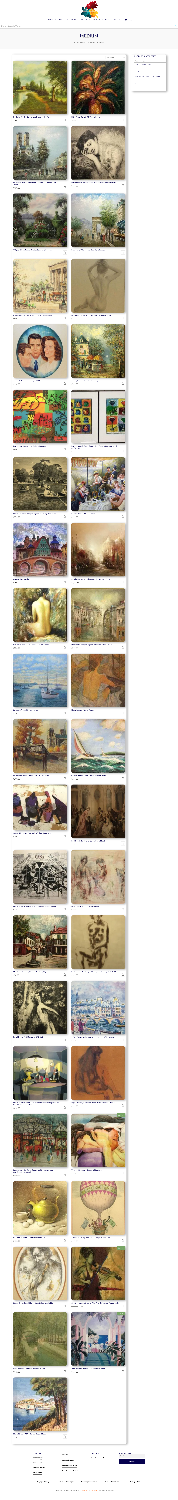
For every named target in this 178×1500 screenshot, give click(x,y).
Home (76, 42)
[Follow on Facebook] (91, 1457)
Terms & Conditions (112, 1482)
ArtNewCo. (95, 1490)
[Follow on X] (95, 1457)
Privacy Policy (135, 1482)
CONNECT (116, 20)
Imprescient (84, 1490)
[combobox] (150, 65)
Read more (123, 1173)
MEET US (85, 20)
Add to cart (65, 120)
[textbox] (143, 65)
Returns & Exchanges (66, 1482)
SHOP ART (50, 20)
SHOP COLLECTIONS (67, 20)
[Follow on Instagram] (99, 1457)
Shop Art (65, 1455)
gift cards (156, 77)
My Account (37, 1472)
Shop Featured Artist (69, 1465)
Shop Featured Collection (71, 1471)
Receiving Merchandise (89, 1482)
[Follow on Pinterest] (103, 1457)
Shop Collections (68, 1460)
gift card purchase (142, 77)
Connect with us (39, 1467)
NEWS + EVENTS (100, 20)
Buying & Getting (43, 1482)
